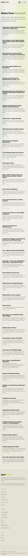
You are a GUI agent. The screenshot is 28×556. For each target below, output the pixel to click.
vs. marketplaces (4, 512)
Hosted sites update (5, 527)
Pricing (2, 504)
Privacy (2, 535)
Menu (25, 2)
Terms (2, 537)
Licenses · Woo (4, 502)
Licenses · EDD (4, 499)
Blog (2, 520)
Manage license (4, 525)
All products (3, 492)
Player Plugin (4, 494)
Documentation (4, 517)
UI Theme (3, 497)
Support (2, 522)
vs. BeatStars (4, 514)
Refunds (3, 540)
